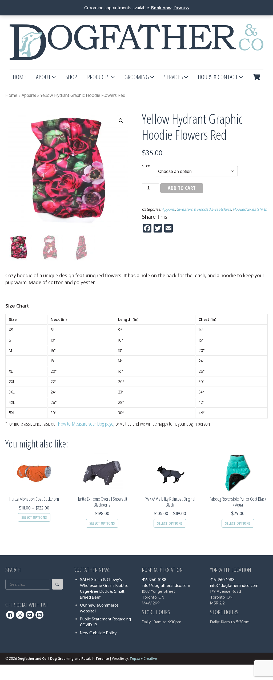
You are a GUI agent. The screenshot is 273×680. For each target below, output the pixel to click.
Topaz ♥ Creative (143, 659)
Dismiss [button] (181, 7)
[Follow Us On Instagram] (20, 615)
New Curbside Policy (98, 632)
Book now (161, 7)
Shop (71, 76)
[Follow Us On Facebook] (10, 615)
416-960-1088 (154, 579)
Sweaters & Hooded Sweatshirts (204, 209)
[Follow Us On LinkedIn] (39, 615)
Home (19, 76)
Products (98, 76)
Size (146, 166)
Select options (34, 517)
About (43, 76)
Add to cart (182, 188)
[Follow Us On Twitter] (30, 615)
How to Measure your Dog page (85, 423)
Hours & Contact (218, 76)
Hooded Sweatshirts (250, 209)
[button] (121, 121)
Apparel (29, 95)
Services (173, 76)
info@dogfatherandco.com (166, 585)
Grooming (137, 76)
